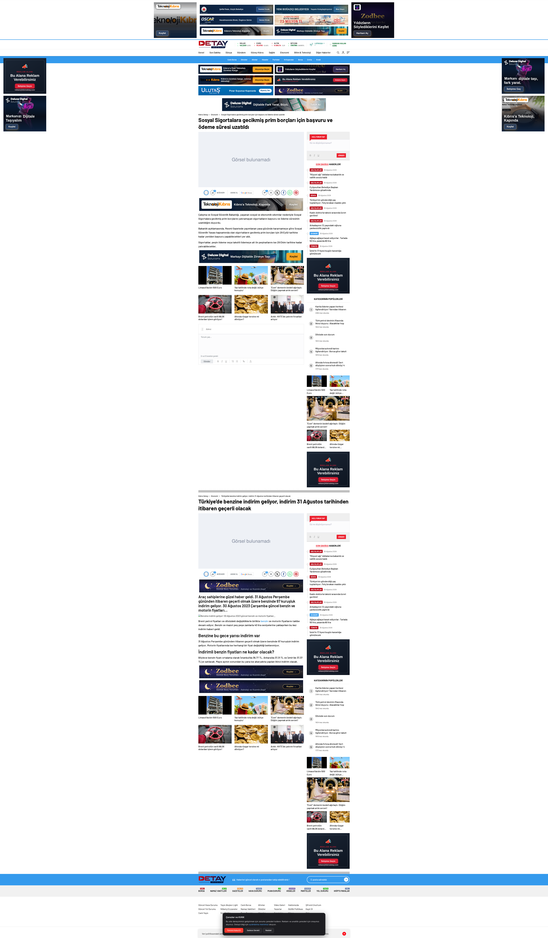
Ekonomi (284, 52)
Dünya (229, 52)
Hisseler (265, 60)
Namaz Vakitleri (218, 890)
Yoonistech (5, 901)
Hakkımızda (293, 905)
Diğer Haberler (323, 52)
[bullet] (237, 361)
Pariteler (276, 60)
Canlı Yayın (203, 913)
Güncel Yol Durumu (207, 909)
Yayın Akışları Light (229, 905)
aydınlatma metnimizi (258, 924)
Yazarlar (278, 909)
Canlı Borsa (232, 60)
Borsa (300, 60)
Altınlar (255, 60)
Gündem (241, 52)
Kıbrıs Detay (203, 114)
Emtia (309, 60)
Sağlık (272, 52)
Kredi (318, 60)
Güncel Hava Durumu (208, 905)
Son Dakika (214, 52)
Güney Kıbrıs (257, 52)
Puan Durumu (274, 890)
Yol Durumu (322, 890)
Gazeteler (237, 890)
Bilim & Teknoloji (302, 52)
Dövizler (244, 60)
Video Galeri (279, 905)
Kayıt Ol (309, 909)
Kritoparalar (289, 60)
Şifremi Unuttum (313, 905)
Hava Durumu (255, 890)
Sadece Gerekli (253, 930)
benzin (264, 621)
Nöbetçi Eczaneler (229, 909)
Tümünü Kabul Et (234, 930)
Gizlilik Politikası (295, 909)
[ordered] (233, 361)
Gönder (207, 361)
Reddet (268, 930)
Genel (201, 52)
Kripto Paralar (342, 890)
